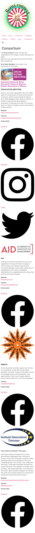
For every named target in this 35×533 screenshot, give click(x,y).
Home (4, 36)
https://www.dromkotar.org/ (10, 112)
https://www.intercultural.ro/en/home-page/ (15, 480)
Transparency (28, 39)
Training (12, 39)
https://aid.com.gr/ (7, 279)
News (19, 39)
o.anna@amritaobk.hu (8, 383)
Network (5, 39)
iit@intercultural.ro (7, 485)
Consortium (19, 36)
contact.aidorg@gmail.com (9, 285)
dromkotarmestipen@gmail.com (11, 118)
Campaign (28, 36)
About (10, 36)
